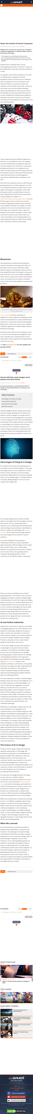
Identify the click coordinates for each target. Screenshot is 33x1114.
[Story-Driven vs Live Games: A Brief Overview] (6, 1027)
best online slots (11, 661)
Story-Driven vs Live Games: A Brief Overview (21, 1025)
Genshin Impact (5, 1000)
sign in (7, 360)
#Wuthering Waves (26, 5)
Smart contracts (5, 315)
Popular (30, 357)
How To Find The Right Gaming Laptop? (20, 1032)
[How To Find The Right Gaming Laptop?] (6, 1034)
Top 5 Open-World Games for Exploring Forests (20, 1010)
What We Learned (7, 406)
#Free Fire (18, 5)
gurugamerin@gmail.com (17, 1082)
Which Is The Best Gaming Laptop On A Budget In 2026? (16, 981)
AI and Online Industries (9, 401)
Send (28, 365)
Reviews (22, 46)
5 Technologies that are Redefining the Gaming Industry (14, 56)
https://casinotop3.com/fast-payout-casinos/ (13, 199)
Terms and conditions (16, 1088)
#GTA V (12, 5)
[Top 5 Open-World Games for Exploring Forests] (6, 1012)
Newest (24, 357)
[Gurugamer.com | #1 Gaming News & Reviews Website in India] (16, 2)
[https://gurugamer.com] (16, 1078)
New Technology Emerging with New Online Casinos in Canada (15, 58)
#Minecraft (6, 5)
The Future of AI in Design (9, 404)
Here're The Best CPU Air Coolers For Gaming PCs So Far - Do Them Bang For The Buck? (22, 1019)
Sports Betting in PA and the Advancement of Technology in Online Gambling (16, 60)
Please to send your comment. (12, 360)
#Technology (12, 354)
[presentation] (6, 353)
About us (16, 1086)
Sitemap (16, 1090)
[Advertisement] (16, 24)
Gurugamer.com (11, 345)
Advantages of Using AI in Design (11, 399)
